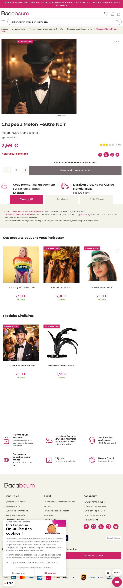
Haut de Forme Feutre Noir (21, 366)
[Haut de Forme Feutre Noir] (21, 343)
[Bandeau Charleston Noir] (62, 343)
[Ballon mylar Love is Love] (21, 264)
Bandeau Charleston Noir (61, 366)
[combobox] (65, 22)
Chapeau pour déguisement (79, 29)
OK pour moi (50, 573)
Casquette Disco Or (61, 287)
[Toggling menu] (3, 21)
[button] (59, 115)
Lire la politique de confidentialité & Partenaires (32, 563)
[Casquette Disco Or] (62, 264)
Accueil (5, 29)
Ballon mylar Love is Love (21, 287)
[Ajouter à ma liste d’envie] (36, 250)
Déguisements (18, 29)
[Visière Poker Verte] (102, 264)
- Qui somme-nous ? (94, 502)
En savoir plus (18, 573)
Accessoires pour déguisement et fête (46, 29)
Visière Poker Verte (102, 287)
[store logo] (32, 13)
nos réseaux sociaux (29, 189)
